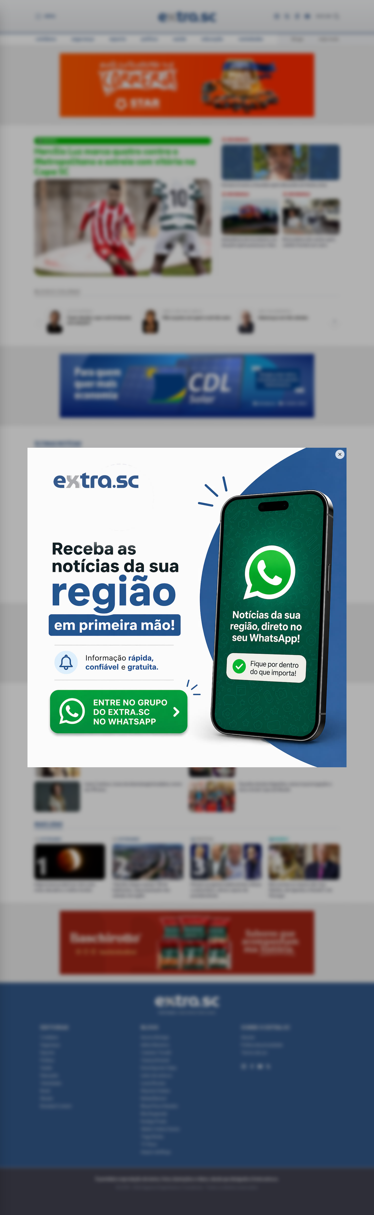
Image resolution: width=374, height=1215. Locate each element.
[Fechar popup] (339, 454)
